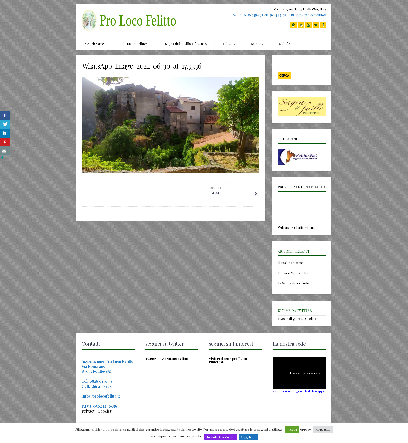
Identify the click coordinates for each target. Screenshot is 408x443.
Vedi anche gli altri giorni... (296, 227)
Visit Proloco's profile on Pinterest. (228, 360)
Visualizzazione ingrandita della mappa (298, 391)
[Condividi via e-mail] (5, 151)
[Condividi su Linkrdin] (5, 133)
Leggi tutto (248, 437)
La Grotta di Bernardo (293, 283)
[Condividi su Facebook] (5, 115)
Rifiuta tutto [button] (322, 429)
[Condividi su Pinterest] (5, 142)
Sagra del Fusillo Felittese (186, 43)
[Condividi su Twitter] (5, 124)
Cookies (105, 411)
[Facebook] (323, 25)
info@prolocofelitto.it (311, 15)
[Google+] (293, 25)
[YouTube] (308, 25)
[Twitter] (316, 25)
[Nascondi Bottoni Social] (2, 158)
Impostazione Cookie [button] (220, 437)
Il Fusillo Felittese (135, 43)
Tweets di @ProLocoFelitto (297, 319)
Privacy (89, 411)
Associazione (95, 43)
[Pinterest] (301, 25)
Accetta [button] (292, 429)
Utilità (285, 43)
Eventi (257, 43)
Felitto (229, 43)
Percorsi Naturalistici (293, 273)
